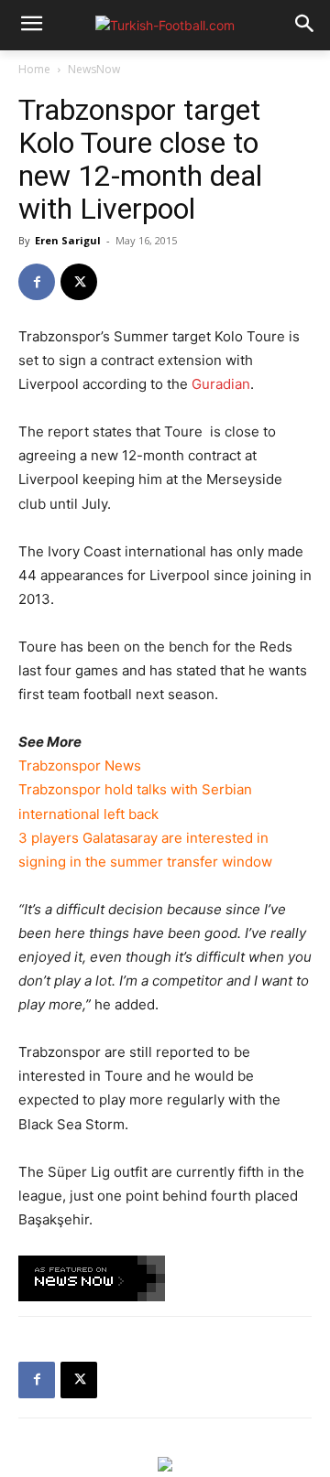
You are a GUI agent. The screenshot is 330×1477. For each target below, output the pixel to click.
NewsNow (94, 69)
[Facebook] (36, 282)
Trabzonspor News (79, 765)
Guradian (221, 384)
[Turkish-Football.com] (165, 25)
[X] (78, 282)
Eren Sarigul (68, 240)
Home (34, 69)
